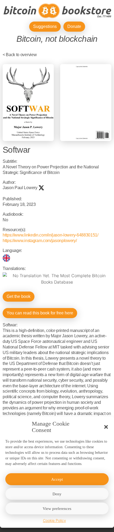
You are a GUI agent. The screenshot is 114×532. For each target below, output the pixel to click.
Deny (57, 494)
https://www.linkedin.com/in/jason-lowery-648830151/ (50, 235)
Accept (57, 479)
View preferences (57, 508)
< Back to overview (20, 54)
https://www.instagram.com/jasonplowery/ (40, 240)
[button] (106, 427)
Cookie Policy (54, 520)
